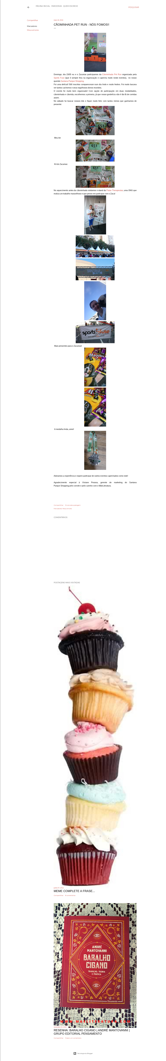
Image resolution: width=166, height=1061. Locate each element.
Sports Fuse (59, 78)
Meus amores (33, 30)
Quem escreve (70, 6)
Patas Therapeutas (114, 190)
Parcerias (56, 6)
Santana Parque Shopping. (72, 81)
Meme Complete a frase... (74, 891)
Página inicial (43, 6)
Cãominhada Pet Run (111, 74)
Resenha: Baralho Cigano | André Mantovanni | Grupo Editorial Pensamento (92, 1032)
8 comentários (70, 895)
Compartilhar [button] (32, 20)
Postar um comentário (73, 1038)
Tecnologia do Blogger (85, 1053)
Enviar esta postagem (73, 505)
